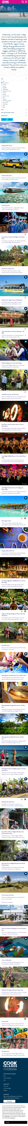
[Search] (23, 2)
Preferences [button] (12, 1118)
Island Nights (5, 89)
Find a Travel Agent (7, 1088)
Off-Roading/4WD (7, 101)
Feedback (5, 1090)
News (4, 1076)
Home (5, 2)
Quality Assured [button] (4, 115)
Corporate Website (7, 1078)
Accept (7, 1122)
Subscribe (9, 1101)
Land (4, 97)
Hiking (4, 94)
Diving (4, 86)
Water (4, 107)
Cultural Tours (6, 83)
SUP (4, 105)
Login (4, 1080)
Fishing (4, 92)
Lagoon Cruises (6, 96)
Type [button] (2, 79)
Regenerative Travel (7, 91)
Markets (4, 99)
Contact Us (5, 1086)
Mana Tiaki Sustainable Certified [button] (7, 112)
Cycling (4, 84)
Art (3, 81)
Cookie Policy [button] (7, 1116)
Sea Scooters (5, 102)
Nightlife (5, 87)
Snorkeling (5, 104)
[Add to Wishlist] (25, 124)
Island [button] (2, 109)
